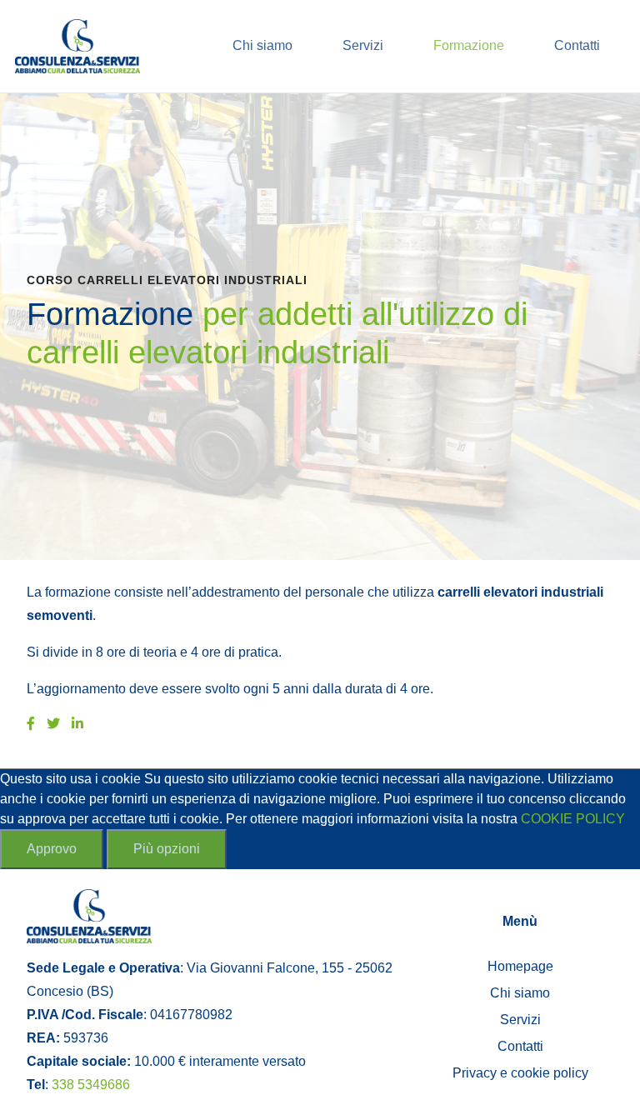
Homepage (520, 966)
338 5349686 (91, 1085)
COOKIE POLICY (573, 819)
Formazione (468, 45)
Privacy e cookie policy (520, 1073)
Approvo (52, 849)
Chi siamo (262, 45)
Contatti (577, 45)
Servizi (362, 45)
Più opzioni (166, 849)
